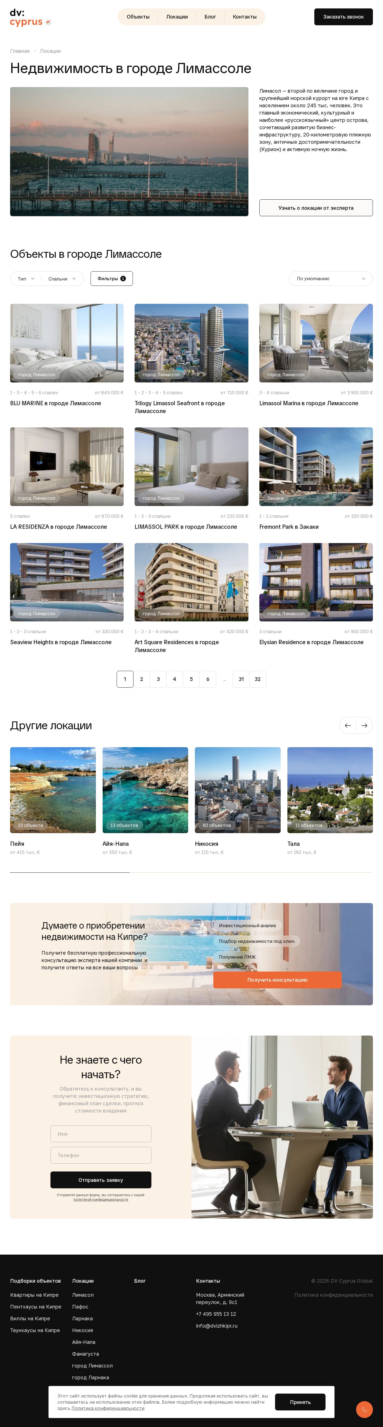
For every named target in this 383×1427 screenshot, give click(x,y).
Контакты (245, 16)
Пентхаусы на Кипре (35, 1306)
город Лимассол (92, 1365)
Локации (177, 16)
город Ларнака (90, 1377)
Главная (20, 51)
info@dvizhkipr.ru (216, 1326)
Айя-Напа (83, 1342)
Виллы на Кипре (30, 1318)
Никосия (82, 1330)
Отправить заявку (101, 1180)
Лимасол (83, 1295)
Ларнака (82, 1318)
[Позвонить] (364, 1409)
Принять (300, 1402)
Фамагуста (85, 1354)
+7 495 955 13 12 (216, 1314)
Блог (210, 16)
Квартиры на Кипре (34, 1295)
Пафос (80, 1306)
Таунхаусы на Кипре (35, 1330)
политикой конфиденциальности (100, 1199)
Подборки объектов (35, 1281)
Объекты (138, 16)
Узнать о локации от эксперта (316, 208)
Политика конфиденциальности (333, 1295)
